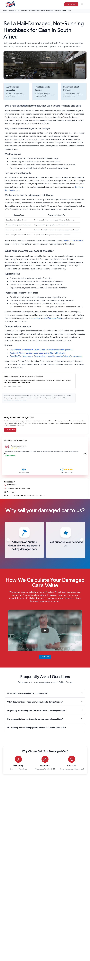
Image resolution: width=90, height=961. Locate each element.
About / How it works (73, 240)
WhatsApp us (11, 492)
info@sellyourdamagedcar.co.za (18, 488)
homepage (35, 318)
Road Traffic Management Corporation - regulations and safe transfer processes (46, 356)
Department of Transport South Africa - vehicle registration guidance (41, 350)
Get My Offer (71, 4)
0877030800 (12, 485)
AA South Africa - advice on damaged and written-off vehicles (38, 353)
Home (5, 11)
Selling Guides (14, 11)
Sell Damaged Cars (52, 318)
